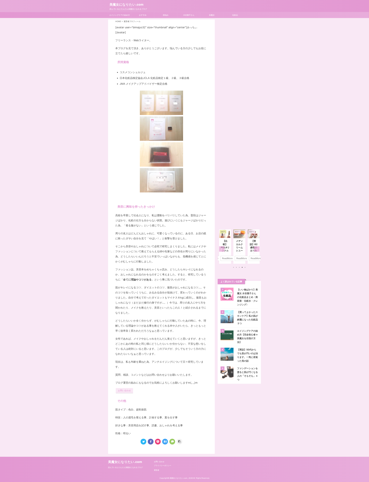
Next (256, 249)
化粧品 (235, 15)
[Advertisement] (239, 123)
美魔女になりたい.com (126, 4)
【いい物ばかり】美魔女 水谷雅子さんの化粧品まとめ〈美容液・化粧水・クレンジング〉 (247, 297)
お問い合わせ (124, 390)
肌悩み (166, 15)
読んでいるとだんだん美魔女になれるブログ (125, 467)
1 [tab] (233, 267)
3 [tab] (239, 267)
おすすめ (142, 15)
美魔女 (212, 15)
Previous (221, 249)
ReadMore (227, 258)
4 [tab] (242, 267)
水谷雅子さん (188, 15)
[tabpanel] (225, 246)
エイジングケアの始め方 (119, 15)
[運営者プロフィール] (165, 441)
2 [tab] (236, 267)
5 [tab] (245, 267)
